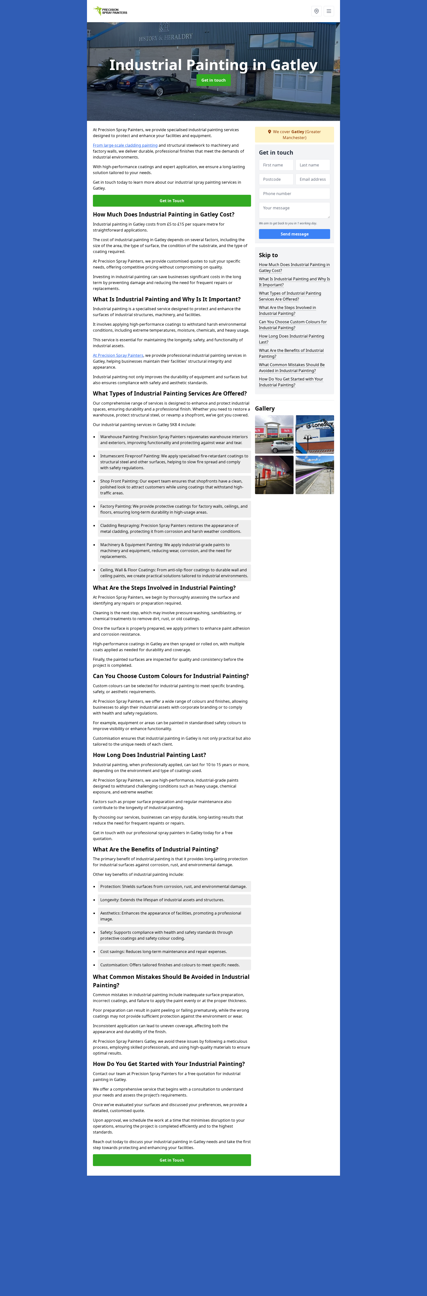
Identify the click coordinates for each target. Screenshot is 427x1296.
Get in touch (213, 80)
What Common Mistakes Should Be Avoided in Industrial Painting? (292, 367)
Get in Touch (172, 200)
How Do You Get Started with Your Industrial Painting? (291, 382)
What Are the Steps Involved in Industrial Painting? (287, 310)
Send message (295, 234)
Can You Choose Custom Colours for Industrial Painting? (293, 324)
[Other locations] (316, 11)
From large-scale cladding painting (125, 145)
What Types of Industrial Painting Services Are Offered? (290, 296)
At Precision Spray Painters (118, 355)
